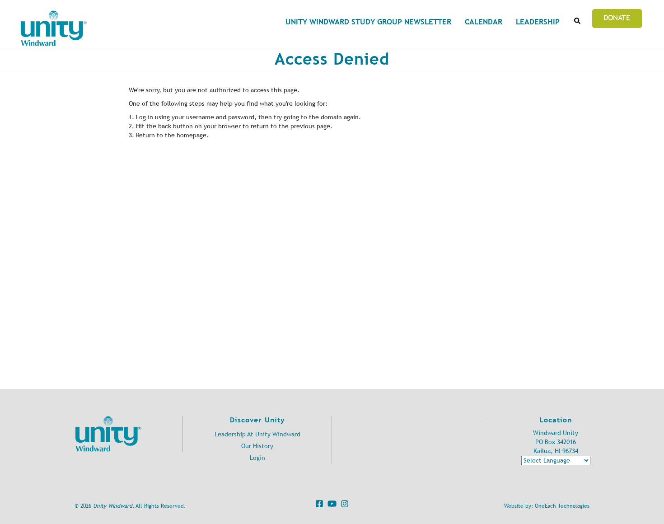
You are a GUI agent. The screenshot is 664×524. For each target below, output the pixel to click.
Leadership (538, 21)
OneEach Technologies (562, 506)
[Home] (54, 28)
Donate (616, 17)
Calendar (483, 21)
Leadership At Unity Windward (257, 434)
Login (257, 458)
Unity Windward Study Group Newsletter (368, 21)
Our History (257, 446)
